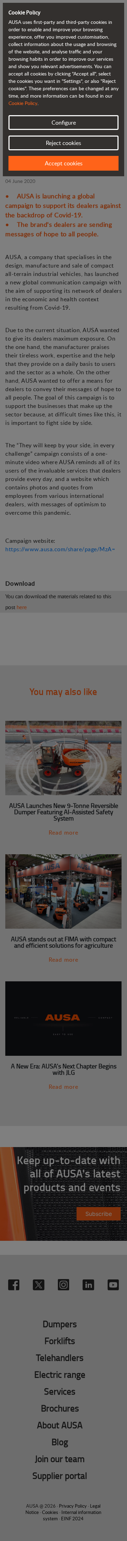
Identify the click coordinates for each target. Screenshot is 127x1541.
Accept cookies (64, 163)
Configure (64, 122)
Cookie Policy (22, 103)
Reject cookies (63, 143)
